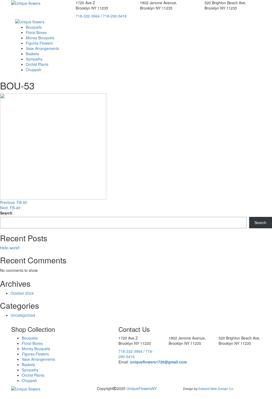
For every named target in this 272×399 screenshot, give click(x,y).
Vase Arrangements (42, 48)
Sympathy (34, 59)
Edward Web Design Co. (216, 388)
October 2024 (22, 293)
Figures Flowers (39, 43)
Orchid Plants (37, 64)
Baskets (32, 53)
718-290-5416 (115, 16)
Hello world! (10, 247)
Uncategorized (23, 315)
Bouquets (34, 27)
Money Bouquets (40, 37)
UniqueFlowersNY (141, 388)
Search (6, 213)
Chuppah (33, 69)
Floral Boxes (36, 32)
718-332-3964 (88, 16)
